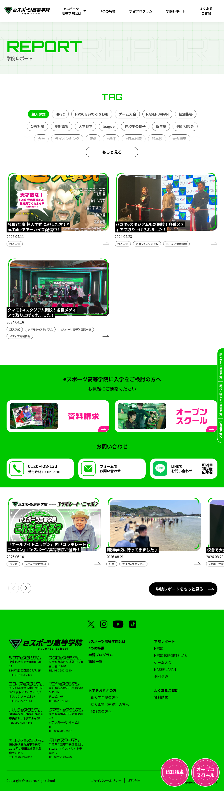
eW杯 (111, 138)
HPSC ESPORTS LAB (91, 114)
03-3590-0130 (63, 670)
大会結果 (179, 138)
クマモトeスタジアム (40, 329)
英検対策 (37, 126)
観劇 (92, 138)
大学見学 (86, 126)
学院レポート (164, 641)
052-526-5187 (63, 701)
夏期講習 (61, 126)
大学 (41, 138)
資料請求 (161, 697)
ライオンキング (67, 138)
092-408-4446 (23, 722)
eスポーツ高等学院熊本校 (76, 329)
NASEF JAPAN (157, 114)
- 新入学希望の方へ (103, 697)
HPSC (60, 114)
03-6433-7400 (23, 675)
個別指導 (186, 114)
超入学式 (39, 114)
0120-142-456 (63, 757)
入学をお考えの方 (102, 690)
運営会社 (134, 780)
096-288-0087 (63, 731)
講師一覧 (95, 661)
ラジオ (13, 564)
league (109, 126)
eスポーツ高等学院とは (107, 641)
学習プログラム (100, 654)
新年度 (161, 126)
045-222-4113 (23, 701)
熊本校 (157, 138)
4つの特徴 (96, 648)
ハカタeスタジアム (147, 244)
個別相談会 (185, 126)
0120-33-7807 (23, 757)
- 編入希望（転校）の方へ (108, 704)
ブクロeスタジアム (133, 564)
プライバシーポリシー (106, 780)
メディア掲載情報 (176, 244)
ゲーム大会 (127, 114)
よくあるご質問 (166, 690)
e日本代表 (134, 138)
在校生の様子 (135, 126)
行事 (111, 564)
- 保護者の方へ (100, 711)
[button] (13, 588)
